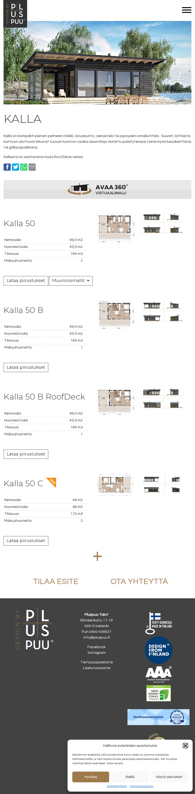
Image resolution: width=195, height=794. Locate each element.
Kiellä (130, 777)
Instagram (97, 653)
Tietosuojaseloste (96, 662)
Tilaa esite (55, 581)
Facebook (7, 167)
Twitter (15, 167)
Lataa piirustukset (26, 280)
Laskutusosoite (96, 668)
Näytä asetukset (169, 777)
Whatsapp (23, 167)
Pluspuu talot (15, 26)
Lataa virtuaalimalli (98, 189)
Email (32, 167)
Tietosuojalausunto (141, 786)
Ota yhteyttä (139, 581)
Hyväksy (90, 777)
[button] (185, 745)
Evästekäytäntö (117, 786)
